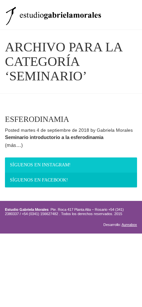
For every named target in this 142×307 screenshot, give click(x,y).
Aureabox (129, 225)
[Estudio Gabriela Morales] (53, 14)
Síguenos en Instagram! (40, 164)
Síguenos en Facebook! (39, 180)
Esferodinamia (37, 119)
